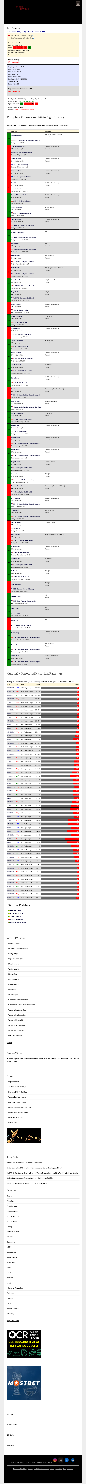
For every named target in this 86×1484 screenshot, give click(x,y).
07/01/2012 (11, 809)
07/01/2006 (11, 897)
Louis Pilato (15, 656)
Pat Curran (14, 389)
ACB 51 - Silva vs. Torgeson (22, 213)
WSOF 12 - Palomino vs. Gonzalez (24, 286)
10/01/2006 (11, 894)
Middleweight (13, 964)
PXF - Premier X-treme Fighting (23, 589)
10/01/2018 (11, 717)
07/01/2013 (11, 794)
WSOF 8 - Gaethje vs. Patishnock (23, 298)
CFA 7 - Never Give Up (20, 346)
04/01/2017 (11, 739)
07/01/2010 (11, 839)
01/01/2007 (11, 890)
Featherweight (13, 979)
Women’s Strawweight (16, 1025)
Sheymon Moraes (16, 219)
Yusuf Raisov (15, 183)
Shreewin (16, 1469)
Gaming (9, 1227)
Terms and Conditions (44, 1462)
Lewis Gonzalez (16, 280)
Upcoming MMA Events (17, 1102)
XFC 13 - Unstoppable (20, 431)
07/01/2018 (11, 721)
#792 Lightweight (13, 62)
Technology (11, 1293)
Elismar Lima (15, 910)
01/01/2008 (11, 875)
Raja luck (10, 1445)
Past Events (12, 1123)
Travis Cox (14, 620)
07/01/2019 (11, 706)
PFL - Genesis (15, 613)
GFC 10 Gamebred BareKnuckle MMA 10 (26, 140)
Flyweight (12, 989)
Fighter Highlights (13, 1221)
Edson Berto (15, 378)
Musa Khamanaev (17, 207)
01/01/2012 (11, 816)
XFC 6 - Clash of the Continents (23, 540)
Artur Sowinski (16, 919)
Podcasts (10, 1278)
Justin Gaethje (15, 255)
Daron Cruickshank (17, 413)
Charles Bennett (16, 365)
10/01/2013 (11, 791)
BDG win (10, 1435)
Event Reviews (12, 1211)
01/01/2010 (11, 846)
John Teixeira (15, 916)
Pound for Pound (14, 943)
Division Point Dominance (18, 948)
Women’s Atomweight (16, 1030)
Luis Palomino (13, 28)
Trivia (9, 1303)
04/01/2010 (11, 842)
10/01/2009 (11, 850)
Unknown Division (15, 1035)
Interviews (11, 1237)
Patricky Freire (16, 913)
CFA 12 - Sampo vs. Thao (21, 310)
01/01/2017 (11, 743)
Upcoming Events (13, 1308)
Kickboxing (11, 1242)
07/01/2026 (11, 688)
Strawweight (13, 994)
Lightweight (12, 974)
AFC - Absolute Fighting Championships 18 (27, 649)
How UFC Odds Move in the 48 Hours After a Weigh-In (27, 1183)
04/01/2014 (11, 783)
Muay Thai (11, 1262)
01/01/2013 (11, 802)
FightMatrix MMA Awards (18, 1112)
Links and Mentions (15, 1117)
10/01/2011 (11, 820)
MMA (9, 1247)
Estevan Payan (15, 522)
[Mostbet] (24, 1399)
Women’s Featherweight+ (17, 1010)
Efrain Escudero (16, 304)
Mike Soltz (14, 645)
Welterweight (13, 969)
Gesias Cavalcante (17, 340)
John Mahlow (15, 534)
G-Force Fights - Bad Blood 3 (22, 467)
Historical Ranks (13, 1232)
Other (9, 1273)
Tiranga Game (68, 1469)
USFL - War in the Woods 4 (21, 577)
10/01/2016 (11, 747)
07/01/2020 (11, 691)
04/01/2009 (11, 857)
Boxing (9, 1196)
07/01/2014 (11, 780)
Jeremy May (15, 633)
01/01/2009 (11, 861)
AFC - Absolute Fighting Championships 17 (27, 661)
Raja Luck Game (13, 1321)
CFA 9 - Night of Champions (22, 334)
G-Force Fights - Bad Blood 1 (22, 564)
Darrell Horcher (30, 101)
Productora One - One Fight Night (21, 152)
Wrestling (10, 1313)
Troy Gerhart (15, 498)
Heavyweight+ (13, 954)
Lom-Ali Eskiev (16, 171)
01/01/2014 (11, 787)
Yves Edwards (15, 437)
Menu (78, 3)
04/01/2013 (11, 798)
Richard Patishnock (17, 232)
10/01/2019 (11, 702)
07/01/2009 (11, 853)
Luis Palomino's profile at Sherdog (21, 35)
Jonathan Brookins (17, 486)
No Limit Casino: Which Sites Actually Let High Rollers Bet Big (30, 1178)
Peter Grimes (15, 401)
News (9, 1267)
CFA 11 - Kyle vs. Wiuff (20, 322)
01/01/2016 (11, 758)
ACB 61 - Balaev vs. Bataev (22, 201)
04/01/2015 (11, 769)
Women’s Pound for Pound (18, 1000)
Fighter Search (13, 1082)
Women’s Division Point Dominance (21, 1005)
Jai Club (24, 1469)
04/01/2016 (11, 754)
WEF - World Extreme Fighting (21, 625)
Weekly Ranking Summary (17, 1097)
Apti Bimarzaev (16, 158)
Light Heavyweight (15, 959)
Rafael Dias (14, 474)
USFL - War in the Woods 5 (21, 552)
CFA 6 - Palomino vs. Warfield (22, 358)
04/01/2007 (11, 886)
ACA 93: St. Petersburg (20, 164)
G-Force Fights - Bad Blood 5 (22, 419)
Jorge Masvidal (16, 462)
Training (10, 1298)
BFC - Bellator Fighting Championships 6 (26, 516)
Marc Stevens (15, 546)
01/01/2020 (11, 699)
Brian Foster (15, 243)
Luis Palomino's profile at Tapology (22, 38)
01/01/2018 (11, 728)
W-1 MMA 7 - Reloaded (20, 383)
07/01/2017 (11, 735)
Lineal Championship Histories (19, 1107)
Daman (30, 1469)
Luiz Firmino (15, 328)
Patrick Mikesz (16, 596)
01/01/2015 (11, 772)
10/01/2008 (11, 864)
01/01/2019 (11, 714)
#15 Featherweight (14, 91)
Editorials (10, 1201)
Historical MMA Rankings (17, 1092)
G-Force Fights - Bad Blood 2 (22, 492)
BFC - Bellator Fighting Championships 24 (26, 443)
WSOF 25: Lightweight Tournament (24, 237)
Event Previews (12, 1206)
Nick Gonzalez (15, 510)
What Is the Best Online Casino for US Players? (24, 1163)
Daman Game (12, 1425)
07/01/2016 (11, 750)
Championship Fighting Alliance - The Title (27, 407)
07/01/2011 (11, 824)
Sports (9, 1283)
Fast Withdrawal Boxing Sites (44, 1469)
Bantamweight (13, 984)
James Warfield (16, 352)
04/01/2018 (11, 724)
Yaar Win (59, 1469)
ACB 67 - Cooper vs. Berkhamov (23, 189)
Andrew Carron (16, 571)
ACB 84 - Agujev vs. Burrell (22, 177)
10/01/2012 (11, 805)
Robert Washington (17, 316)
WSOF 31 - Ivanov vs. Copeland (23, 225)
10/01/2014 (11, 776)
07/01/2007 (11, 883)
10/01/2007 (11, 879)
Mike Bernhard (16, 584)
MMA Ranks (11, 1252)
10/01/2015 (11, 761)
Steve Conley (15, 608)
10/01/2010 (11, 835)
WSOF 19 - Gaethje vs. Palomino (23, 274)
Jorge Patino (15, 292)
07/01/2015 (11, 765)
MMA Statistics (12, 1257)
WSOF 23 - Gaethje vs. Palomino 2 (24, 261)
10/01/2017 (11, 732)
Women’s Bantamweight (17, 1015)
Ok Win (10, 1414)
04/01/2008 (11, 872)
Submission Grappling (15, 1288)
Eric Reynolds (15, 559)
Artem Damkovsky (18, 922)
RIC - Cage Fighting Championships (24, 601)
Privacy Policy (30, 1462)
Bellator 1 (16, 528)
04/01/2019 (11, 710)
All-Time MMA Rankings (17, 1087)
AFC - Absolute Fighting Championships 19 (27, 637)
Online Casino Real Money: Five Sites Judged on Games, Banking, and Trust (34, 1168)
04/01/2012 (11, 813)
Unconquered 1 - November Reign (24, 480)
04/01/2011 (11, 828)
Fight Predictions (13, 1216)
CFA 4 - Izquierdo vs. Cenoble (22, 371)
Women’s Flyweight (15, 1020)
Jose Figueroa (15, 449)
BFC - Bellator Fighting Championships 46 (26, 395)
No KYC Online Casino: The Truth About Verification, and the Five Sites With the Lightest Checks (42, 1173)
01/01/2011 (11, 831)
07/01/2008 (11, 868)
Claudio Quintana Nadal (27, 110)
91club (9, 1043)
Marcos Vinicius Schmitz (19, 195)
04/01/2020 (11, 695)
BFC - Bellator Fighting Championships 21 (26, 455)
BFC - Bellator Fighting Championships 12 (26, 504)
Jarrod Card (15, 425)
